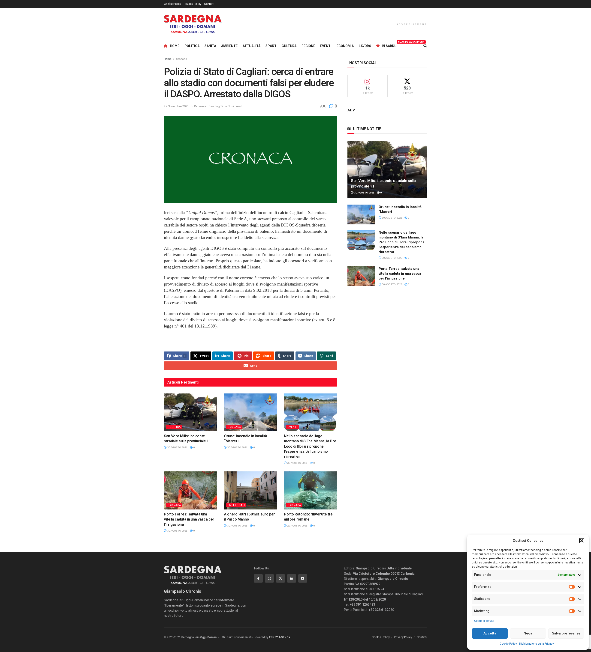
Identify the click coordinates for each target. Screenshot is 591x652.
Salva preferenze (566, 633)
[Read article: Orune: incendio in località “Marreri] (250, 412)
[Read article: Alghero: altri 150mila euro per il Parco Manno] (250, 490)
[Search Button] (425, 46)
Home (174, 46)
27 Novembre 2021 (176, 106)
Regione (308, 46)
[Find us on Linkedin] (291, 578)
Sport (271, 46)
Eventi (326, 46)
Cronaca (181, 59)
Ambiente (229, 46)
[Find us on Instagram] (269, 578)
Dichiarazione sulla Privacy (536, 643)
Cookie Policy (508, 643)
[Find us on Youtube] (302, 578)
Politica (191, 46)
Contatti (209, 4)
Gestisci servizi (484, 620)
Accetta (489, 633)
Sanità (210, 46)
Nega (528, 633)
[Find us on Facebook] (258, 578)
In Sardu (389, 45)
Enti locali (236, 505)
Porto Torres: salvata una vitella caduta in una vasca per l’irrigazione (189, 519)
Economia (345, 46)
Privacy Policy (192, 4)
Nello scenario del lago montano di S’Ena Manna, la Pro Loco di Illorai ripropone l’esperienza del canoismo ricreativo (310, 446)
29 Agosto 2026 (296, 525)
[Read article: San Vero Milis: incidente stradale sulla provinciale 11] (190, 412)
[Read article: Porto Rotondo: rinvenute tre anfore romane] (310, 490)
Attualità (251, 46)
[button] (581, 540)
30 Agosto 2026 (176, 447)
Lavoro (365, 46)
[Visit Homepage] (193, 24)
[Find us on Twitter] (280, 578)
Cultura (289, 46)
